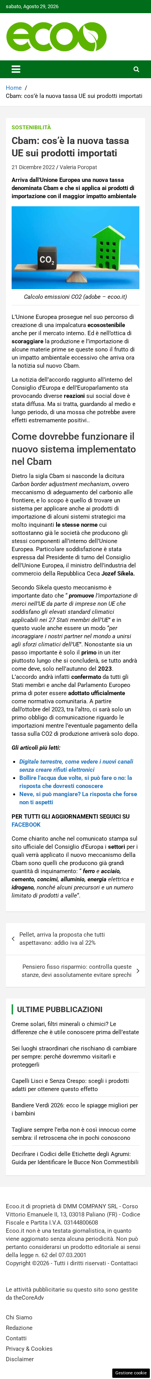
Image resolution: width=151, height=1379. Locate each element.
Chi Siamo (19, 1317)
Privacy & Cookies (29, 1348)
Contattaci (124, 1263)
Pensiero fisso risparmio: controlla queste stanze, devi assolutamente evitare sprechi (77, 970)
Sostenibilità (31, 127)
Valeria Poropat (78, 167)
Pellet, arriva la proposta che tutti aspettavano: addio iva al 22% (62, 938)
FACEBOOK (26, 824)
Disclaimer (20, 1359)
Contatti (16, 1338)
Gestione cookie (131, 1373)
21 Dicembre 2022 (33, 167)
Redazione (19, 1327)
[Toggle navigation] (16, 69)
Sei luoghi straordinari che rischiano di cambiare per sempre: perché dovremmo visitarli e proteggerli (74, 1056)
